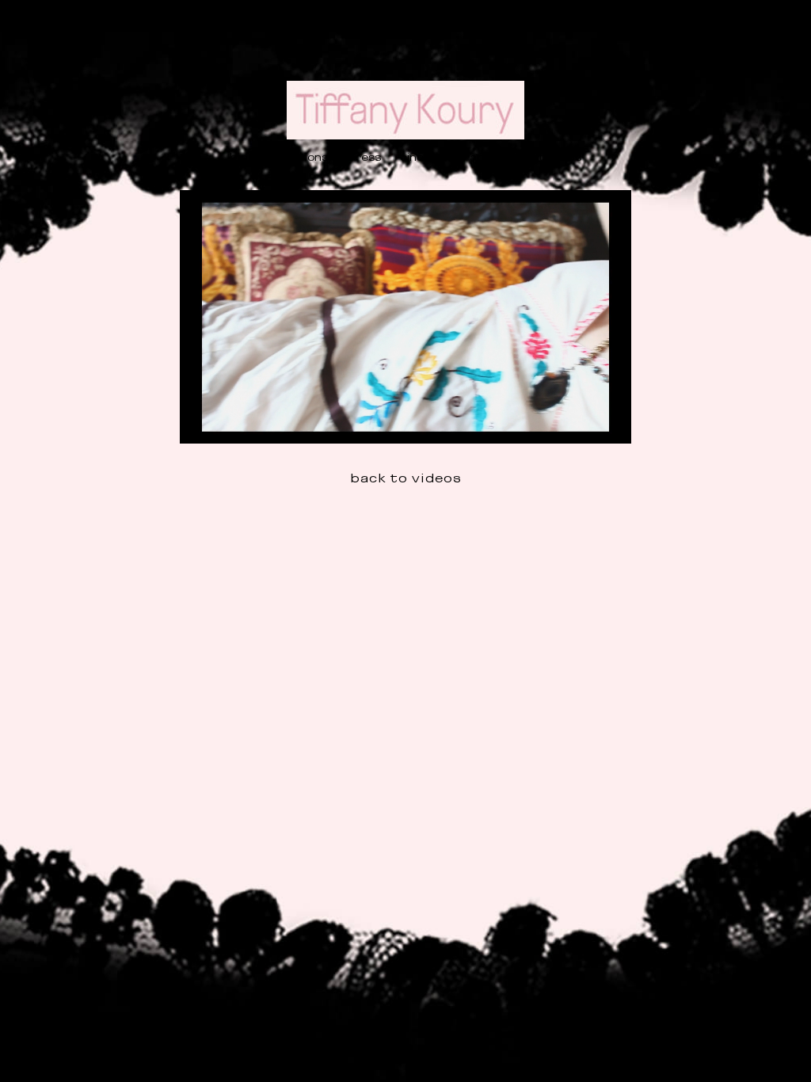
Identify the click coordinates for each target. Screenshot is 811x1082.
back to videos (406, 478)
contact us (549, 156)
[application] (405, 317)
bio (238, 156)
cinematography (449, 156)
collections (297, 156)
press (364, 156)
